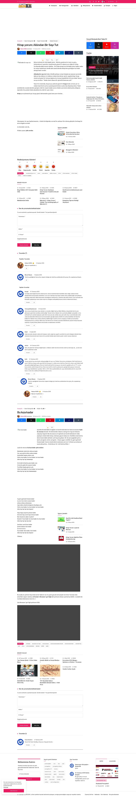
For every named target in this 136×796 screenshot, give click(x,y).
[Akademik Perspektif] (107, 771)
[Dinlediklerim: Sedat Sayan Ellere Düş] (27, 670)
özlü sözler (52, 779)
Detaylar (6, 787)
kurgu (19, 175)
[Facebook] (93, 1)
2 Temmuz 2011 (38, 739)
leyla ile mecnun (30, 646)
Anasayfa (54, 5)
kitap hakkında (66, 173)
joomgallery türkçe (57, 766)
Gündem (75, 5)
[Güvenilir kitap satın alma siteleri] (113, 107)
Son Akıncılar (70, 142)
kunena (56, 768)
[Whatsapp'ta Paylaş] (40, 53)
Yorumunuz (21, 216)
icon (54, 763)
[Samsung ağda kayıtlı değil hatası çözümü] (113, 80)
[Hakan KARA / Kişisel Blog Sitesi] (25, 5)
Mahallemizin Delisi (23, 200)
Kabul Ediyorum (13, 790)
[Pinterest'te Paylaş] (50, 53)
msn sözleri (61, 774)
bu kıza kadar (46, 643)
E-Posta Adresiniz (24, 774)
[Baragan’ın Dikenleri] (61, 151)
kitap (59, 173)
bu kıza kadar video (69, 643)
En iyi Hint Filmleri (91, 86)
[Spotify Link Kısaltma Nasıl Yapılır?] (61, 519)
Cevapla (28, 302)
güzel (55, 774)
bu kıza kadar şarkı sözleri (57, 643)
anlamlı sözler (48, 774)
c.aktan (46, 782)
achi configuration (55, 782)
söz (53, 776)
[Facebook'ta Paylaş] (21, 53)
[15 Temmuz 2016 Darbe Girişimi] (102, 66)
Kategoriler (65, 5)
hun (64, 779)
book (39, 173)
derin (55, 771)
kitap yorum (74, 173)
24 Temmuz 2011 (34, 345)
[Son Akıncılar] (61, 143)
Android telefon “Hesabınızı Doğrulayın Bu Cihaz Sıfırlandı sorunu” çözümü (95, 98)
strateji (58, 779)
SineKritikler (98, 5)
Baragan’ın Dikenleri (72, 150)
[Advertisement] (68, 22)
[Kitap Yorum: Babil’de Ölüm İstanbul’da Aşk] (61, 538)
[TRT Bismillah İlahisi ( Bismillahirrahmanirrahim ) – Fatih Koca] (50, 671)
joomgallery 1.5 (48, 768)
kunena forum (48, 771)
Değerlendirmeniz (22, 238)
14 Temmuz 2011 (33, 359)
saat (63, 763)
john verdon (45, 173)
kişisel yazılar (53, 173)
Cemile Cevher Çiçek (69, 669)
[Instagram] (96, 1)
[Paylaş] (69, 53)
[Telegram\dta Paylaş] (59, 53)
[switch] (103, 1)
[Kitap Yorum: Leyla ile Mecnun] (61, 528)
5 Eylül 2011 (33, 332)
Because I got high (36, 643)
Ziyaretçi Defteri (89, 794)
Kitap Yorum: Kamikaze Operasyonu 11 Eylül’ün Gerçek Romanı (49, 191)
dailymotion (78, 643)
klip (19, 646)
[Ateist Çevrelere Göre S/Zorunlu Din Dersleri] (61, 133)
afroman (28, 643)
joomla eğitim (48, 763)
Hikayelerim (86, 5)
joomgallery (47, 766)
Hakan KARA (23, 48)
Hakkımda (97, 794)
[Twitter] (98, 1)
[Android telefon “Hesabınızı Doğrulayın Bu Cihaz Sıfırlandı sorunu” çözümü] (113, 99)
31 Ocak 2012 (42, 309)
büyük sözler (60, 776)
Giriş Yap (111, 1)
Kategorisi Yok (101, 780)
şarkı (47, 646)
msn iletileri (47, 776)
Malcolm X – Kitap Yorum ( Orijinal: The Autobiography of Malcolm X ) (49, 202)
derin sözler (61, 771)
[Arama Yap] (90, 2)
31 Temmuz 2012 (34, 291)
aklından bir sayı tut (31, 173)
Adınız (20, 229)
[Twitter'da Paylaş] (31, 53)
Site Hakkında (104, 794)
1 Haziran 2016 (38, 275)
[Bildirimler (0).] (117, 1)
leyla (23, 646)
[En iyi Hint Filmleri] (113, 89)
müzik (42, 646)
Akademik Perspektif (102, 783)
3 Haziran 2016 (40, 263)
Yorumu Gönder (24, 245)
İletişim (108, 5)
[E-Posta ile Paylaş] (78, 53)
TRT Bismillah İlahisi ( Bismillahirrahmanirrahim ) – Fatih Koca (50, 682)
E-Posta (21, 234)
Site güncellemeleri (114, 794)
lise (59, 763)
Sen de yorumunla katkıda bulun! (29, 208)
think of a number (27, 175)
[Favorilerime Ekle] (43, 60)
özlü (46, 779)
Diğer (115, 5)
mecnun (37, 646)
